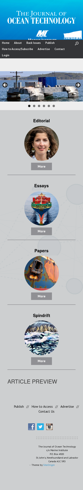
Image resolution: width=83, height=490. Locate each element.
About (18, 43)
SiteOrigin (49, 464)
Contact (59, 49)
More (42, 166)
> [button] (77, 85)
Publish (49, 43)
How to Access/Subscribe (17, 49)
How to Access (42, 406)
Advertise (44, 49)
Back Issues (33, 43)
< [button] (5, 85)
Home (5, 43)
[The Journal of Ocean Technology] (41, 17)
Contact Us (46, 411)
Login (5, 55)
